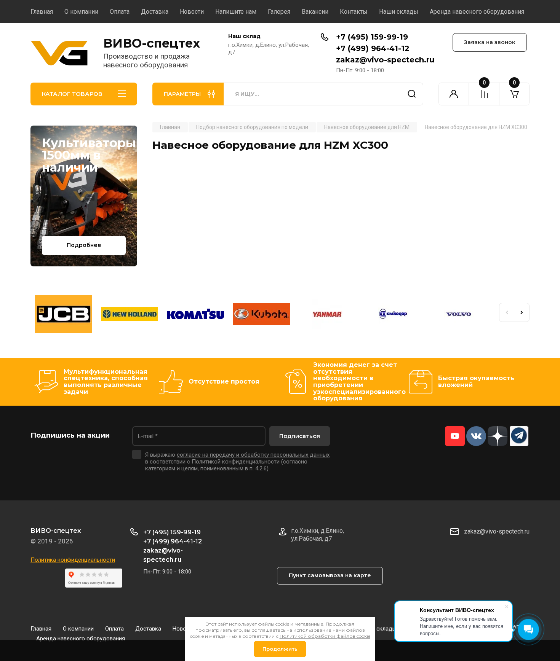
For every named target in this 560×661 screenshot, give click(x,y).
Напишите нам (235, 11)
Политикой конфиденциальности (236, 461)
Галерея (279, 11)
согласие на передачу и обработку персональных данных (253, 454)
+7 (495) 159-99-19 (372, 36)
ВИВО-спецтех (151, 43)
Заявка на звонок (489, 42)
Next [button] (522, 312)
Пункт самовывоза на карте (330, 575)
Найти (411, 94)
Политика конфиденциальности (72, 559)
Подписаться (299, 436)
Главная (41, 11)
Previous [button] (506, 312)
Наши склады (398, 11)
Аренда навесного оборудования (477, 11)
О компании (81, 11)
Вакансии (315, 11)
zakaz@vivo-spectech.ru (385, 59)
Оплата (120, 11)
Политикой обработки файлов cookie (325, 636)
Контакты (354, 11)
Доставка (154, 11)
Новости (192, 11)
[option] (63, 315)
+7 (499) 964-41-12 (373, 48)
